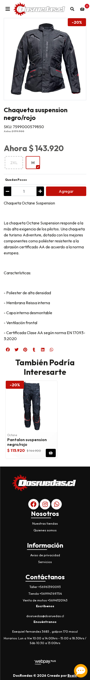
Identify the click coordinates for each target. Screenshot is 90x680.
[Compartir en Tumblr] (34, 350)
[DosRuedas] (40, 9)
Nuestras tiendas (45, 523)
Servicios (45, 562)
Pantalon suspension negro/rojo (27, 442)
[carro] (82, 9)
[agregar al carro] (51, 453)
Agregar (66, 191)
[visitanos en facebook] (33, 504)
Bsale (72, 675)
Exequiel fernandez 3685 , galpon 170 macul (45, 631)
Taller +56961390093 (45, 587)
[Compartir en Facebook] (8, 350)
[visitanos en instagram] (45, 504)
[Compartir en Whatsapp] (52, 350)
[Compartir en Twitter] (16, 350)
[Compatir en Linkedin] (43, 350)
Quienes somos (45, 530)
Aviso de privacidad (45, 555)
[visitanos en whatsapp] (56, 504)
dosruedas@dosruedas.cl (45, 616)
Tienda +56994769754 (45, 593)
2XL (14, 162)
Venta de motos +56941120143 (45, 600)
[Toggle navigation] (8, 9)
